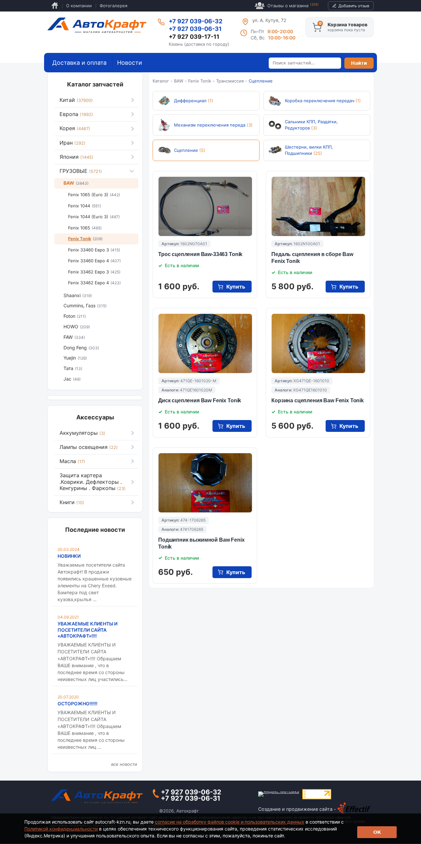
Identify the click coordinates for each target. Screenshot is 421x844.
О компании (79, 5)
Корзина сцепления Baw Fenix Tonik (317, 400)
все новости (124, 764)
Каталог (161, 80)
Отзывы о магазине (293, 5)
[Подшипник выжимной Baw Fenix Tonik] (205, 482)
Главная (54, 6)
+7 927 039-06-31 (195, 28)
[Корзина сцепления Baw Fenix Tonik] (318, 343)
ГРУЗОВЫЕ (81, 171)
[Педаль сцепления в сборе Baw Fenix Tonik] (318, 206)
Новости (129, 62)
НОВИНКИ (69, 556)
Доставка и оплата (79, 62)
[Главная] (96, 25)
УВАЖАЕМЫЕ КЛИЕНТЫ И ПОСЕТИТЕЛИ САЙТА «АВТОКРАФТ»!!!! (87, 629)
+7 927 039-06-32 (195, 21)
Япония (76, 156)
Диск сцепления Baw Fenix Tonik (199, 400)
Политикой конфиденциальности (61, 829)
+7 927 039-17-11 (194, 36)
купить (235, 286)
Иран (73, 142)
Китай (76, 100)
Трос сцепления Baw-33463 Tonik (200, 254)
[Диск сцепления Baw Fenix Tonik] (205, 343)
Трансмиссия (230, 80)
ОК (377, 832)
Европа (76, 114)
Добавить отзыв (353, 5)
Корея (75, 128)
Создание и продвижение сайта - (297, 809)
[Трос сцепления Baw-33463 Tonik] (205, 206)
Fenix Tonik (199, 80)
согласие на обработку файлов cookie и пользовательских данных (229, 822)
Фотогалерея (113, 5)
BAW (178, 80)
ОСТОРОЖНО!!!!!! (77, 703)
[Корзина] (317, 27)
